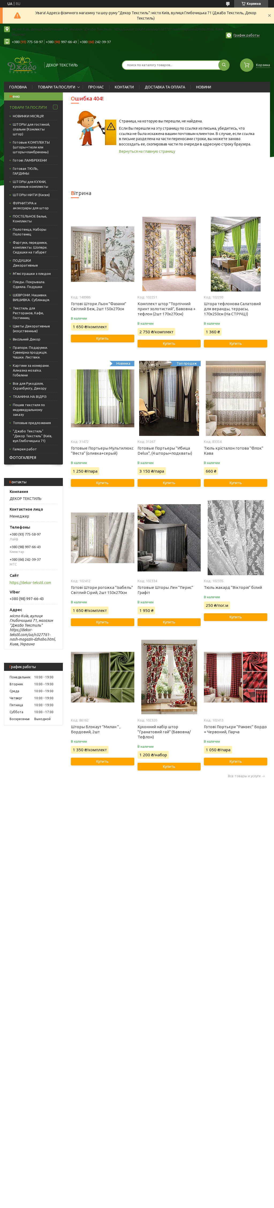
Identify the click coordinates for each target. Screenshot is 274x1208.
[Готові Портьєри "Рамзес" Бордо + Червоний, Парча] (235, 677)
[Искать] (224, 65)
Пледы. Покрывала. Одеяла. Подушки (29, 284)
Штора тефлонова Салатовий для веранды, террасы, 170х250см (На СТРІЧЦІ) (232, 308)
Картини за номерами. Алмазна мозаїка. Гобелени (31, 370)
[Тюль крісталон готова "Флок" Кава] (235, 398)
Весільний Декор (26, 339)
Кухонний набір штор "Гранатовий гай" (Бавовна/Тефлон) (164, 731)
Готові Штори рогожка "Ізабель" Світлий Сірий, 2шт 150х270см (102, 590)
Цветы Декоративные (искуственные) (31, 328)
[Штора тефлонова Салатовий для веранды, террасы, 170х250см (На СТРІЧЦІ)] (235, 253)
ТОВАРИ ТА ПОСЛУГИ (56, 87)
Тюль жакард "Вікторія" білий (233, 587)
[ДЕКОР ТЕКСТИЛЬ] (22, 64)
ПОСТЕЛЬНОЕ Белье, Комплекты (30, 218)
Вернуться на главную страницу (147, 151)
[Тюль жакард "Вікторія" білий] (235, 537)
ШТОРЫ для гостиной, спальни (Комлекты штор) (31, 129)
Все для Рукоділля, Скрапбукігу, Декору (29, 386)
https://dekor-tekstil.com (30, 583)
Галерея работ (25, 449)
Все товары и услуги (244, 776)
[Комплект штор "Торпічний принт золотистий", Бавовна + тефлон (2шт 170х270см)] (169, 253)
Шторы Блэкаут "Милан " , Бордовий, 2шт (95, 729)
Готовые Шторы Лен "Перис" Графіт (165, 590)
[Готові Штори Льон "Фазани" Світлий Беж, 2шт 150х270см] (102, 253)
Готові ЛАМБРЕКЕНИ (30, 160)
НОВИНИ (203, 87)
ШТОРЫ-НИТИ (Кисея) (31, 195)
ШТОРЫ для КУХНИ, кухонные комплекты (30, 184)
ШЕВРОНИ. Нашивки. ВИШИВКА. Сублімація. (31, 297)
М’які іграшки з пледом (32, 273)
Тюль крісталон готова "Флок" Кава (233, 450)
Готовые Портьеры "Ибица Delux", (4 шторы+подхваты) (165, 450)
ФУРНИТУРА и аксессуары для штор (31, 205)
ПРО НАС (96, 87)
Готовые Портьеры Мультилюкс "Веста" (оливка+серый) (102, 450)
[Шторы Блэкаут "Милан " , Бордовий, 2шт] (102, 677)
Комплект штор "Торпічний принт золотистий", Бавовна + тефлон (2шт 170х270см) (167, 308)
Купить (102, 338)
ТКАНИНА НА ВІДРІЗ (30, 396)
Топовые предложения (32, 423)
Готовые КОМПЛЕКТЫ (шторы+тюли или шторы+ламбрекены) (31, 147)
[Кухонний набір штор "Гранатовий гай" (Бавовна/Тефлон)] (169, 677)
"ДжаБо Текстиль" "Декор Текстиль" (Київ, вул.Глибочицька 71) (32, 436)
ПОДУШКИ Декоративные (25, 263)
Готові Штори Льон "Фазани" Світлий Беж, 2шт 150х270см (98, 306)
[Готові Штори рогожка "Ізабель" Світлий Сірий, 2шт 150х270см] (102, 537)
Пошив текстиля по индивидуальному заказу (29, 409)
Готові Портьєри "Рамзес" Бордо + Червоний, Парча (235, 729)
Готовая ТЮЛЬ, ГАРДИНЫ (25, 171)
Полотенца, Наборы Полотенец (29, 231)
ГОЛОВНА (18, 87)
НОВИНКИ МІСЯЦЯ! (28, 116)
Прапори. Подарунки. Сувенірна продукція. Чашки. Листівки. (30, 352)
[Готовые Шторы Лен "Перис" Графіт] (169, 537)
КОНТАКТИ (124, 87)
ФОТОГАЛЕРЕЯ (22, 457)
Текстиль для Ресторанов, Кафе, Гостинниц (28, 313)
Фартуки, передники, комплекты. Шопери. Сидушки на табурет (30, 247)
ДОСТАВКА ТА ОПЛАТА (165, 87)
